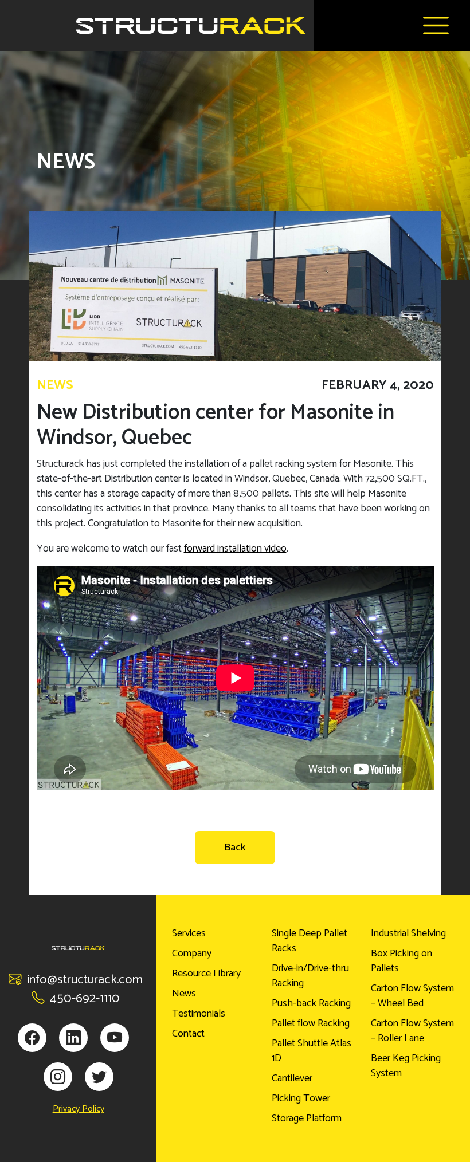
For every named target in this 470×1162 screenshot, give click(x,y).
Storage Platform (307, 1118)
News (184, 993)
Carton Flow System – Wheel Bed (412, 996)
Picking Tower (301, 1098)
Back (235, 847)
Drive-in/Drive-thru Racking (310, 976)
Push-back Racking (311, 1003)
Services (189, 933)
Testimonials (198, 1013)
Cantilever (292, 1078)
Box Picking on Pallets (401, 961)
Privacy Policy (78, 1109)
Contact (188, 1033)
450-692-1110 (85, 998)
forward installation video (235, 548)
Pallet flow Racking (311, 1023)
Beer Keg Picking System (406, 1066)
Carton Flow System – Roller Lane (412, 1031)
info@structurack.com (85, 979)
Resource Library (206, 973)
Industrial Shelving (408, 933)
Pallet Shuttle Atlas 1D (311, 1051)
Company (191, 953)
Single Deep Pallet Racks (309, 941)
